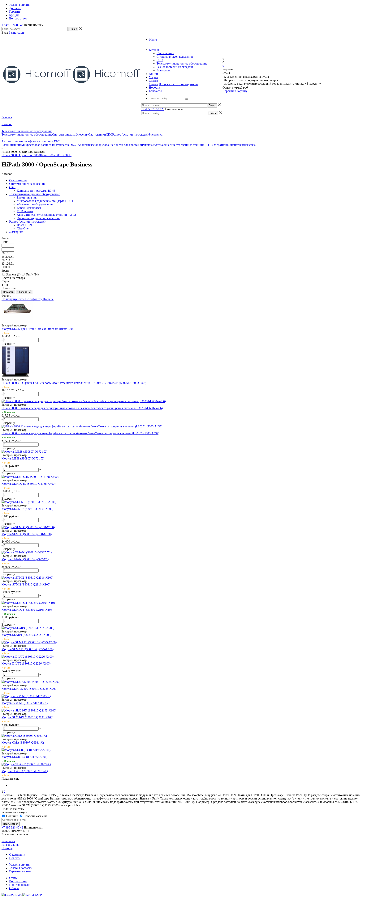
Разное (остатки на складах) (175, 67)
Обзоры (14, 888)
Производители (187, 84)
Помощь (7, 848)
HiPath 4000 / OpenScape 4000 (21, 155)
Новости (14, 858)
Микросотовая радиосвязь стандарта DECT (49, 144)
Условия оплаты (19, 864)
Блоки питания (11, 144)
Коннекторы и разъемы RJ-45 (36, 190)
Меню (153, 39)
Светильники (165, 53)
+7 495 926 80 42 (13, 25)
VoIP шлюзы (146, 144)
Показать (8, 292)
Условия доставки (20, 868)
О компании (17, 854)
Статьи (153, 84)
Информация (10, 844)
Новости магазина (35, 816)
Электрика (164, 70)
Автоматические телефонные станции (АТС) (183, 144)
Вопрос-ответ (168, 84)
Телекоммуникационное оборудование (182, 63)
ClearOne (22, 228)
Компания (8, 841)
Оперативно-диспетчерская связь (234, 144)
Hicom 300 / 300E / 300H (55, 155)
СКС (160, 60)
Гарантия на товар (21, 871)
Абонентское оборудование (96, 144)
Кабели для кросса (126, 144)
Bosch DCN (24, 225)
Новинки (12, 816)
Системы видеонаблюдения (175, 56)
